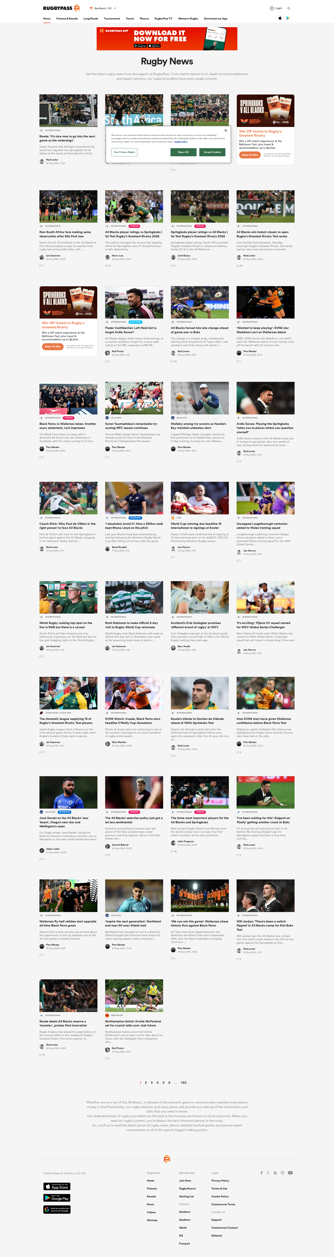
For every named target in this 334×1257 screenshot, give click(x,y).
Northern (184, 1212)
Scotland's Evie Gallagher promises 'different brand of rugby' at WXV (196, 625)
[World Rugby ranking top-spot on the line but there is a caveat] (68, 597)
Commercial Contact (224, 1228)
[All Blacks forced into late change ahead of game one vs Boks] (200, 302)
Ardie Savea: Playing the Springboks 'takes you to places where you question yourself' (265, 428)
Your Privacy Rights (124, 152)
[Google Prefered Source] (81, 1210)
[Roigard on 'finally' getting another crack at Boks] (266, 792)
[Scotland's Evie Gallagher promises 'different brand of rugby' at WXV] (200, 597)
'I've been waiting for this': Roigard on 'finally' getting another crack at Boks (263, 820)
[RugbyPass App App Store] (81, 1187)
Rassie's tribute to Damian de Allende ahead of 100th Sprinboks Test (197, 721)
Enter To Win (250, 155)
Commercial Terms (223, 1204)
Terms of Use (219, 1188)
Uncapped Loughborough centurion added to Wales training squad (262, 526)
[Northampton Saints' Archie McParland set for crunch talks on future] (134, 995)
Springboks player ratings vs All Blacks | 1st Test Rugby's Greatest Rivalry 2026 (199, 234)
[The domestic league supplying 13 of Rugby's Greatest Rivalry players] (68, 693)
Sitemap (152, 1220)
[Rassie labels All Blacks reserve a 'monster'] (68, 995)
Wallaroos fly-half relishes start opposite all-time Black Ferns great (67, 923)
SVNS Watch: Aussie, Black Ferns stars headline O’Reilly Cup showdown (132, 721)
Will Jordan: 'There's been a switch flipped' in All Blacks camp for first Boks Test (265, 925)
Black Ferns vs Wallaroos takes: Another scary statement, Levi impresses (67, 426)
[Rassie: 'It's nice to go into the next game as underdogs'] (68, 110)
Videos (151, 1212)
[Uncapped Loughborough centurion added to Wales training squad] (266, 498)
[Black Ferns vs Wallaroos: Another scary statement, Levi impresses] (68, 398)
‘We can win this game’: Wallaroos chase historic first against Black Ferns (199, 923)
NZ (181, 1236)
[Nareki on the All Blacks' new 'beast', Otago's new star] (68, 792)
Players (144, 18)
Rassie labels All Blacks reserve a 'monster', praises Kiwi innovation (63, 1023)
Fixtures (152, 1188)
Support (216, 1220)
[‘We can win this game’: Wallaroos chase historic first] (200, 895)
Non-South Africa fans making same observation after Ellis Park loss (65, 234)
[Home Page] (61, 8)
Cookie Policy (220, 1196)
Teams (130, 18)
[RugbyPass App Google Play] (81, 1198)
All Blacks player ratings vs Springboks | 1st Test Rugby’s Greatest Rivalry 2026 (133, 234)
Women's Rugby (188, 18)
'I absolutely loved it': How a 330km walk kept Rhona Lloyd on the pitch (134, 526)
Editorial (216, 1236)
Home (150, 1181)
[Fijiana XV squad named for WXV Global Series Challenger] (266, 597)
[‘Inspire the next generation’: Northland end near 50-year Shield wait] (134, 895)
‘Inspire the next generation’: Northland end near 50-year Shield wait (133, 923)
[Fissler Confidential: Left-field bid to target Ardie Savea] (134, 302)
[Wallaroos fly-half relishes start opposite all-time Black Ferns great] (68, 895)
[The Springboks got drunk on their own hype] (200, 110)
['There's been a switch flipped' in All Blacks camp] (266, 895)
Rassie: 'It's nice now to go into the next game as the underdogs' (67, 138)
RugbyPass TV (163, 18)
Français (184, 1243)
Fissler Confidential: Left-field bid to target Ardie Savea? (131, 330)
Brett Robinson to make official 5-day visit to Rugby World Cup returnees (131, 625)
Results (151, 1196)
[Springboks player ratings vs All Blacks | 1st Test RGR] (200, 206)
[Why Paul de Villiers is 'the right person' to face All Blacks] (68, 498)
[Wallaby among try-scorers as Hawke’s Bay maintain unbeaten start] (200, 398)
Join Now (185, 1181)
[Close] (226, 130)
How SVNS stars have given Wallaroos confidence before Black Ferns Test (264, 721)
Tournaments (112, 18)
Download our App (215, 18)
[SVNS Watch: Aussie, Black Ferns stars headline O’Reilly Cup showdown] (134, 693)
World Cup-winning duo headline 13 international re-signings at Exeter (196, 526)
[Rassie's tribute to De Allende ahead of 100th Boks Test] (200, 693)
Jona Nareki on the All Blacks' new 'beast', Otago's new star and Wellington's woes (63, 822)
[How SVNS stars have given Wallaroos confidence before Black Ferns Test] (266, 693)
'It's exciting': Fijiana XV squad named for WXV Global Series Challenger (263, 625)
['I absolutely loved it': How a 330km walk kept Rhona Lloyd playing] (134, 498)
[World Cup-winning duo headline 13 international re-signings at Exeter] (200, 498)
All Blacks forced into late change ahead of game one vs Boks (199, 330)
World (183, 1228)
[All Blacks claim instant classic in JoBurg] (266, 206)
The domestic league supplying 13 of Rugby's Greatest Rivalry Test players (65, 721)
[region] (168, 144)
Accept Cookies (212, 152)
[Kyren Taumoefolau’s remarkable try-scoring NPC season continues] (134, 398)
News (46, 18)
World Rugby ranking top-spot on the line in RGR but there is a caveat (65, 625)
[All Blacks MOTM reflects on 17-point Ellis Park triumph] (134, 110)
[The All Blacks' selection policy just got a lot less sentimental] (134, 792)
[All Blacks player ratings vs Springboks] (134, 206)
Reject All (183, 152)
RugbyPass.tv (187, 1188)
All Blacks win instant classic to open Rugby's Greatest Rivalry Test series (263, 234)
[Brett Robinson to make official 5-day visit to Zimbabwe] (134, 597)
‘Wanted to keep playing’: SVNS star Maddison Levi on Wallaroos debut (263, 330)
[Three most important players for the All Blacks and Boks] (200, 792)
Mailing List (186, 1196)
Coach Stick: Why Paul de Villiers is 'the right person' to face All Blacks (67, 526)
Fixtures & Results (67, 18)
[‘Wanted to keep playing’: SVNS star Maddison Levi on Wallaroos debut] (266, 302)
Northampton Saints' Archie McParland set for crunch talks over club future (133, 1023)
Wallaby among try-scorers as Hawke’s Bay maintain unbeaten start (198, 426)
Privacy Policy (220, 1181)
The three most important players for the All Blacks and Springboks (200, 820)
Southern (184, 1220)
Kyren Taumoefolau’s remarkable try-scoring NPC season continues (131, 426)
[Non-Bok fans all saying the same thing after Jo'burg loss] (68, 206)
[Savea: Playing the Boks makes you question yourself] (266, 398)
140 (184, 1082)
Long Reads (91, 18)
